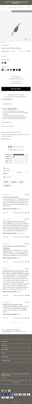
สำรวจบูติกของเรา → (5, 138)
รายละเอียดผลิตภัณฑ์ (6, 104)
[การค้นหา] (5, 8)
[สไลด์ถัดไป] (30, 2)
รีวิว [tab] (5, 168)
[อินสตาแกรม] (6, 391)
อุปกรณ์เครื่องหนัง (16, 329)
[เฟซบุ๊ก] (2, 391)
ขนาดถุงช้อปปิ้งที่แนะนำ (7, 99)
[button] (6, 212)
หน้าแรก (3, 329)
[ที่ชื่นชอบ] (25, 39)
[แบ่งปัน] (29, 39)
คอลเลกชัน (8, 329)
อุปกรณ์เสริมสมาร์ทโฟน (8, 331)
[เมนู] (2, 8)
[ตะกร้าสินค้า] (30, 8)
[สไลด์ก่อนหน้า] (2, 2)
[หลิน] (9, 391)
